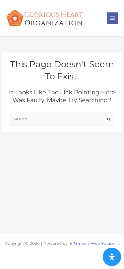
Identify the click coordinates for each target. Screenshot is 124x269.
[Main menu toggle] (113, 18)
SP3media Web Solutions (94, 243)
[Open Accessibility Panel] (112, 257)
